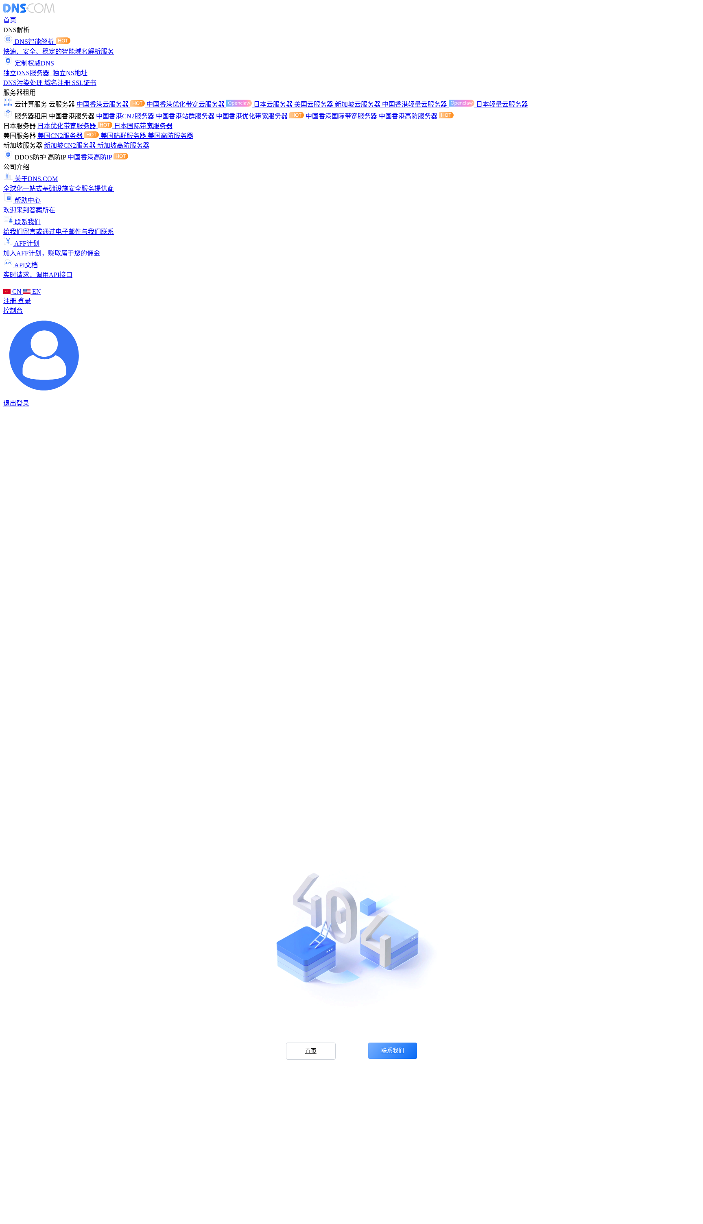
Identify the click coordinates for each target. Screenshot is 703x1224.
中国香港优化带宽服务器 (252, 116)
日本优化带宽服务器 (67, 125)
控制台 (13, 310)
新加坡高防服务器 (123, 145)
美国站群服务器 (124, 135)
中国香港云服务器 (103, 104)
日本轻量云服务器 (502, 104)
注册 (10, 300)
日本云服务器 (273, 104)
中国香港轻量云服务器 (415, 104)
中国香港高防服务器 (409, 116)
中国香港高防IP (91, 157)
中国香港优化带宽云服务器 (186, 104)
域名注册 (58, 82)
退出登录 (16, 403)
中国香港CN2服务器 (126, 116)
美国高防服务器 (170, 135)
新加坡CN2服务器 (70, 145)
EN (36, 291)
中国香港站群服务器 (186, 116)
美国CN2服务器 (60, 135)
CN (17, 291)
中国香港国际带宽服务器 (342, 116)
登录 (24, 300)
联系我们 (392, 1050)
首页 (9, 20)
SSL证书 (84, 82)
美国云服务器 (314, 104)
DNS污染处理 (23, 82)
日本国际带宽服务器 (143, 125)
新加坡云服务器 (358, 104)
